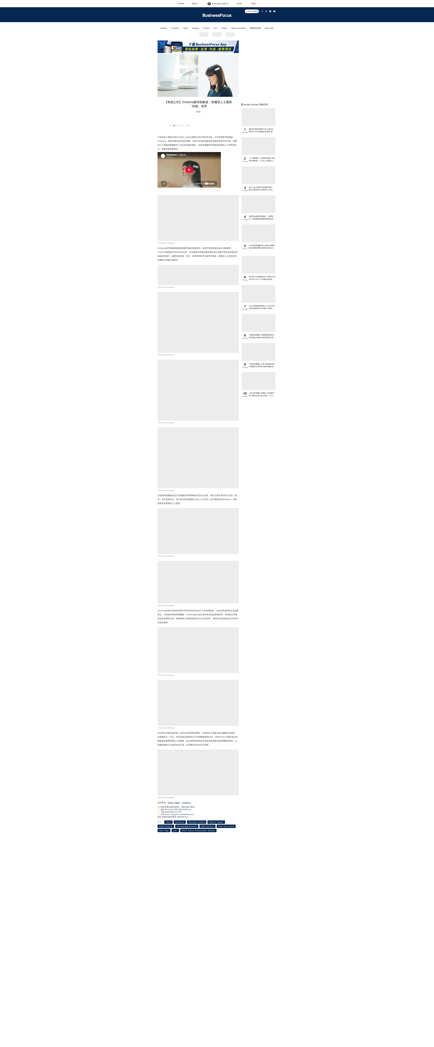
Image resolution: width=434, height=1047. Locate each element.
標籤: (161, 822)
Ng (174, 125)
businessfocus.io (186, 814)
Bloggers (195, 28)
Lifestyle (224, 28)
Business (163, 28)
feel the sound (226, 826)
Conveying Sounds (187, 826)
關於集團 (181, 3)
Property (206, 28)
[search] (262, 11)
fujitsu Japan (174, 802)
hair (175, 830)
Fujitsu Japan (216, 822)
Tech (215, 28)
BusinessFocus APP (173, 812)
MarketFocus (182, 817)
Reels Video (269, 28)
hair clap (164, 830)
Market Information (238, 28)
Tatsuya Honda (197, 822)
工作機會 (253, 3)
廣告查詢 (239, 3)
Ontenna (186, 802)
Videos (185, 28)
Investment (175, 28)
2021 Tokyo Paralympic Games (198, 830)
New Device (207, 826)
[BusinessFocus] (217, 15)
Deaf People (165, 826)
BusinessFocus (185, 809)
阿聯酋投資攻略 (255, 28)
